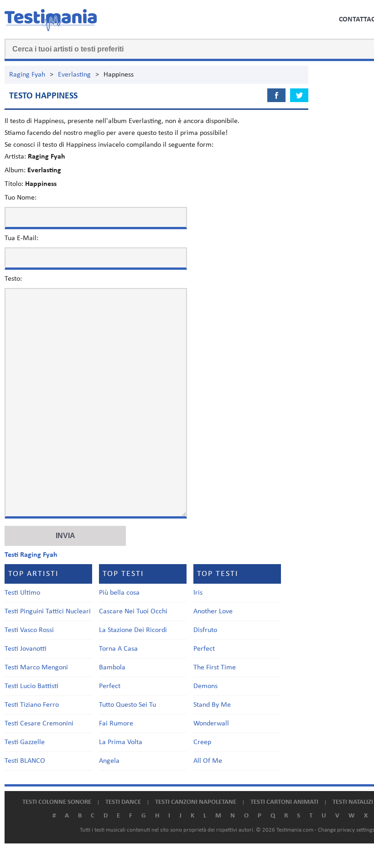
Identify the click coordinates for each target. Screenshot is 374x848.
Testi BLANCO (25, 761)
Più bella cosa (119, 592)
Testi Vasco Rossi (29, 630)
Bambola (112, 667)
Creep (202, 742)
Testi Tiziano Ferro (32, 705)
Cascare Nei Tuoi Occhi (133, 611)
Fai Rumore (116, 723)
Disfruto (205, 630)
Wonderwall (211, 723)
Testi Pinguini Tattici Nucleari (48, 611)
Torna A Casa (118, 649)
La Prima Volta (120, 742)
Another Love (213, 611)
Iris (198, 592)
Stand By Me (212, 705)
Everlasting (74, 74)
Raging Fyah (27, 74)
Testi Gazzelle (25, 742)
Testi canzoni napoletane (195, 802)
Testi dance (123, 802)
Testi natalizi (352, 802)
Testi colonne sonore (56, 802)
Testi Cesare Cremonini (39, 723)
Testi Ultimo (22, 592)
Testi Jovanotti (26, 649)
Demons (205, 686)
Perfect (109, 686)
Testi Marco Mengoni (36, 667)
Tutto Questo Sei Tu (127, 705)
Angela (109, 761)
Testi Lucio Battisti (31, 686)
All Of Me (207, 761)
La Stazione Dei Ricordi (133, 630)
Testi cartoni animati (284, 802)
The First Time (214, 667)
